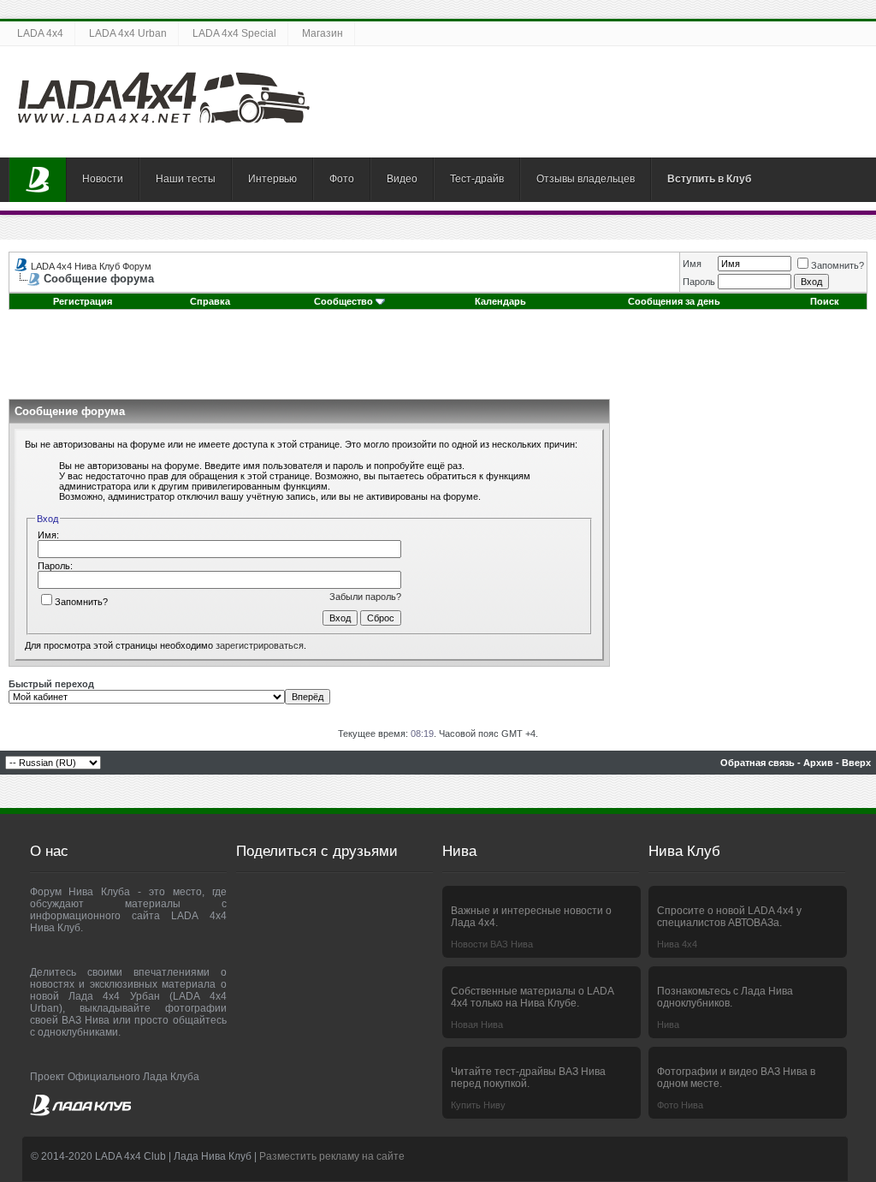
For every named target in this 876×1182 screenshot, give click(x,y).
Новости (102, 179)
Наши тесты (186, 179)
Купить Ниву (478, 1105)
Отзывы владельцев (585, 179)
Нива (668, 1024)
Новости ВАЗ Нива (492, 944)
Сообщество (343, 301)
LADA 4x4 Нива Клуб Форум (91, 266)
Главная (38, 179)
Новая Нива (477, 1024)
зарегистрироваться (260, 645)
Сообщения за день (674, 301)
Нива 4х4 (677, 944)
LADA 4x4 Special (234, 33)
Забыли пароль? (365, 596)
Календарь (500, 301)
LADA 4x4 (40, 33)
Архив (818, 762)
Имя (692, 263)
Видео (402, 179)
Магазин (322, 33)
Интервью (272, 179)
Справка (210, 301)
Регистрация (82, 301)
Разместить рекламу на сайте (332, 1156)
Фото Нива (680, 1105)
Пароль (699, 281)
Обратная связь (757, 762)
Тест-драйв (477, 179)
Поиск (824, 301)
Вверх (856, 762)
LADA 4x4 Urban (128, 33)
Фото (341, 179)
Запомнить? (837, 265)
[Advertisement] (438, 360)
